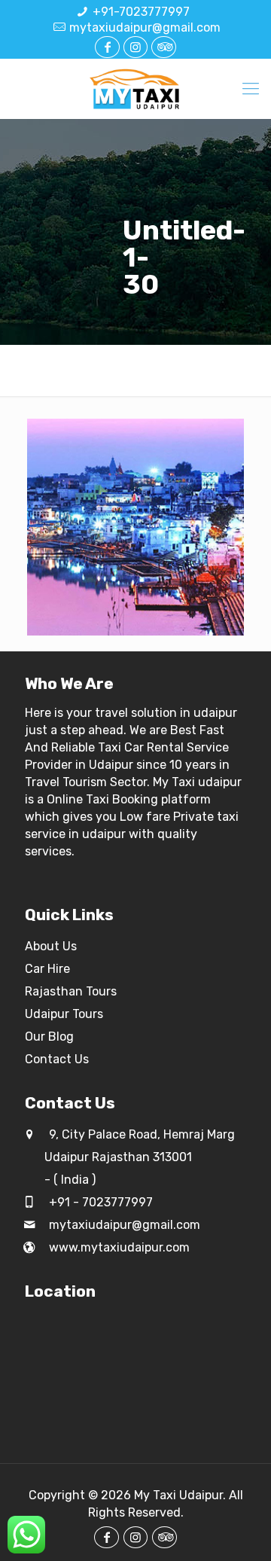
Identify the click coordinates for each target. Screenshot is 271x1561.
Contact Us (57, 1059)
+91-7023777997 (141, 12)
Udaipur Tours (64, 1014)
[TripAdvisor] (163, 47)
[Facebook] (107, 47)
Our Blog (49, 1036)
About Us (51, 946)
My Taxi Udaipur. (180, 1495)
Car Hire (47, 969)
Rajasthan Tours (71, 991)
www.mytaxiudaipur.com (118, 1247)
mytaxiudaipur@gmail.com (145, 27)
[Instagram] (135, 47)
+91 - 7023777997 (99, 1202)
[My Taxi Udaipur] (135, 88)
